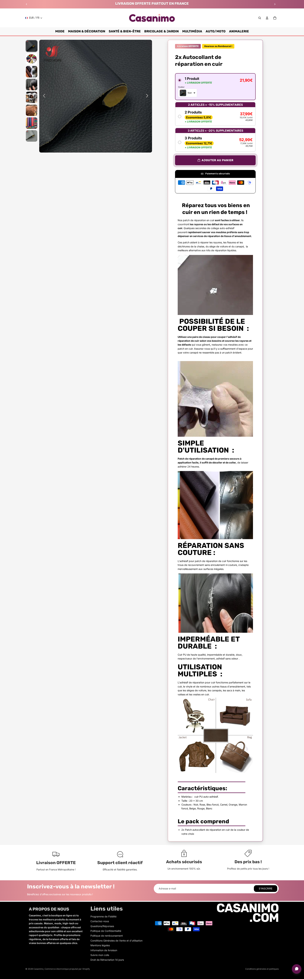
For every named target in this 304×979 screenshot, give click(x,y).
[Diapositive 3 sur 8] (31, 71)
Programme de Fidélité (103, 916)
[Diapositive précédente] (26, 4)
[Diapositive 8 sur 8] (31, 136)
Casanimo (38, 969)
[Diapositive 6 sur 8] (31, 110)
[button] (215, 86)
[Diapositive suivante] (275, 4)
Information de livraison (103, 950)
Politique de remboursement (106, 935)
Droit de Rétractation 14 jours (107, 959)
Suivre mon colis (99, 954)
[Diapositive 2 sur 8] (31, 59)
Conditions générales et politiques (262, 969)
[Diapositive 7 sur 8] (31, 123)
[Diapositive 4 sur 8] (31, 84)
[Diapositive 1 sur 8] (31, 46)
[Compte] (267, 18)
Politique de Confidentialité (105, 930)
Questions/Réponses (102, 926)
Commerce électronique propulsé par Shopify (67, 969)
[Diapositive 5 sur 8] (31, 97)
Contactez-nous (99, 921)
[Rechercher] (260, 18)
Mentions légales (100, 945)
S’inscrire (265, 888)
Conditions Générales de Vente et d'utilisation (116, 940)
